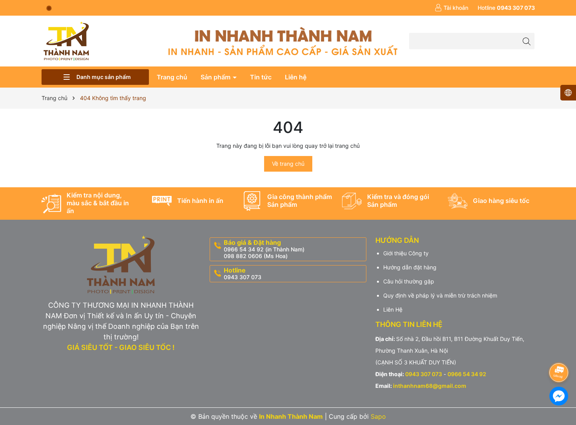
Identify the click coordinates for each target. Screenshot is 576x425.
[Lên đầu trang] (558, 352)
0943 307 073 (423, 374)
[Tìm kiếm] (526, 41)
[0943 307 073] (506, 8)
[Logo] (66, 40)
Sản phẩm (216, 77)
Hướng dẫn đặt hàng (410, 267)
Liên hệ (295, 77)
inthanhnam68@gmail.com (429, 385)
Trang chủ (172, 77)
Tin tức (261, 77)
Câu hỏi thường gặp (408, 281)
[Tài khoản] (451, 8)
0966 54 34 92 (466, 374)
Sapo (378, 416)
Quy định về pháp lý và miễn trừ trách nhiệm (440, 295)
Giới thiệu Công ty (406, 253)
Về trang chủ (288, 163)
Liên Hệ (392, 309)
